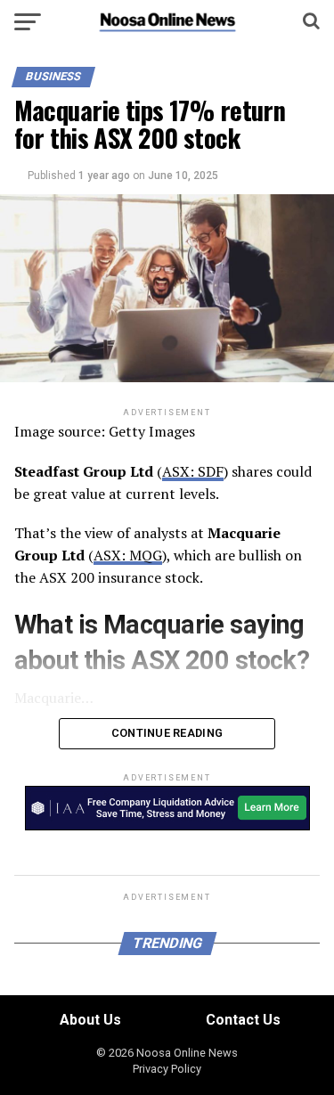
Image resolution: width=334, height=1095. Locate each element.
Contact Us (243, 1019)
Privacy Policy (167, 1068)
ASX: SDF (193, 471)
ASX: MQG (128, 555)
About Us (90, 1019)
